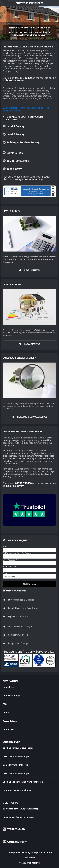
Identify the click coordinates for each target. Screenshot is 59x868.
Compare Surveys (11, 695)
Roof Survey (14, 169)
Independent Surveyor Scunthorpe (22, 808)
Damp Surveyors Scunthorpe (17, 790)
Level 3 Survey (15, 134)
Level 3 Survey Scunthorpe (16, 773)
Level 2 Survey (15, 126)
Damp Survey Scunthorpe (15, 765)
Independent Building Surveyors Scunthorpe (30, 852)
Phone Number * (10, 566)
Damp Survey (14, 152)
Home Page (8, 687)
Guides (6, 712)
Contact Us (8, 729)
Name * (6, 546)
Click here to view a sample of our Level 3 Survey (26, 109)
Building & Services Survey (22, 142)
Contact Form (17, 842)
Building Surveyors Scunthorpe (18, 748)
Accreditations (10, 721)
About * (6, 573)
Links (32, 857)
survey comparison (25, 179)
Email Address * (10, 560)
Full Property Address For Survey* (17, 553)
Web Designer (33, 863)
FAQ (5, 704)
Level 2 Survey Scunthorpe (16, 756)
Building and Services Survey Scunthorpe (23, 782)
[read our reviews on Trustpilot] (29, 510)
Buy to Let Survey (17, 160)
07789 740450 (23, 78)
